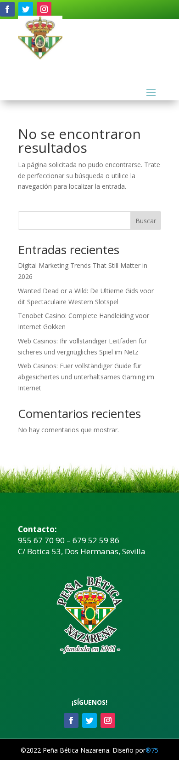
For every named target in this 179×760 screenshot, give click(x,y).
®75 (151, 750)
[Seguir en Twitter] (25, 9)
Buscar (145, 220)
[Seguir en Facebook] (7, 9)
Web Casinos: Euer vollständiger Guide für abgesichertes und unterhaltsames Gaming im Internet (86, 376)
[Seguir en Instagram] (44, 9)
